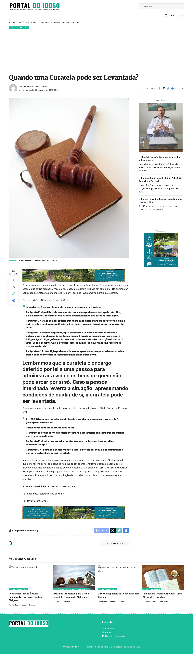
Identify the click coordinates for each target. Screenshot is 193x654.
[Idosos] (34, 6)
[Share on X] (164, 88)
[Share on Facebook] (159, 88)
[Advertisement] (96, 51)
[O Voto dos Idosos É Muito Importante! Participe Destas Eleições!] (30, 577)
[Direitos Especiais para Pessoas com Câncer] (119, 577)
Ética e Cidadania (19, 28)
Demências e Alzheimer (65, 589)
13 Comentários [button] (116, 543)
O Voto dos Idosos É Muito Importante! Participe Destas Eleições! (25, 597)
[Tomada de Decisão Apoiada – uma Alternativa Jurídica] (163, 577)
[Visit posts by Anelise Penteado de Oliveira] (13, 88)
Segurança (83, 589)
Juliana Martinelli (63, 602)
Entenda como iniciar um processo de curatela (48, 486)
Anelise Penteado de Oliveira (35, 87)
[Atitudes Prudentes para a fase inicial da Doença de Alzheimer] (74, 577)
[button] (166, 15)
